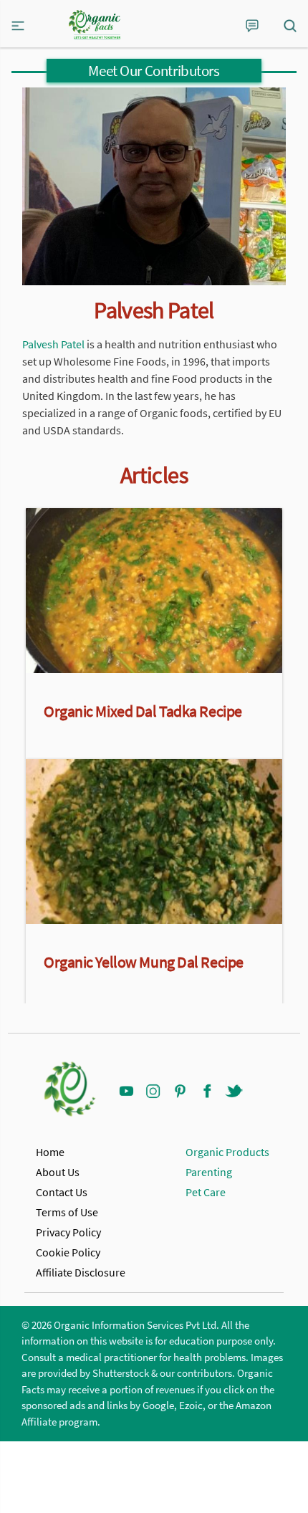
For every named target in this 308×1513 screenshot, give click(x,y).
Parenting (209, 1172)
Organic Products (227, 1152)
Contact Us (61, 1192)
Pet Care (206, 1192)
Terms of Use (67, 1212)
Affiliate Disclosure (80, 1272)
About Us (58, 1172)
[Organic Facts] (94, 25)
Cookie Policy (68, 1252)
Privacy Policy (68, 1232)
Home (50, 1152)
